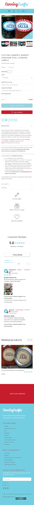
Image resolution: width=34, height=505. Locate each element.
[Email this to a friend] (15, 120)
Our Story (7, 453)
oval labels (5, 141)
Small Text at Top (6, 82)
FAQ (5, 431)
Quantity (4, 71)
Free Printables (8, 460)
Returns (6, 435)
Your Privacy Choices (10, 440)
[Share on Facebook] (2, 120)
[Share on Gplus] (12, 120)
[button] (17, 112)
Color (3, 74)
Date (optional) (6, 93)
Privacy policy (8, 437)
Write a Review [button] (17, 255)
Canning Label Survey (10, 464)
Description (5, 126)
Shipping (4, 187)
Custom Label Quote (9, 428)
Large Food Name (6, 88)
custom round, (20, 139)
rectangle (27, 139)
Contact (6, 426)
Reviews (6, 455)
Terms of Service (9, 442)
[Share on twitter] (6, 120)
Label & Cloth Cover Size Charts (12, 457)
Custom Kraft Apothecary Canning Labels (12, 370)
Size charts (5, 184)
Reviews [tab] (7, 260)
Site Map (6, 444)
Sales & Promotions (9, 462)
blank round (14, 141)
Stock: (3, 67)
